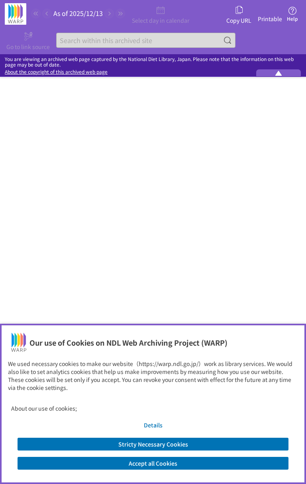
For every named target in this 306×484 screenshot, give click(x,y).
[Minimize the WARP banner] (278, 73)
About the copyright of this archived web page (56, 72)
